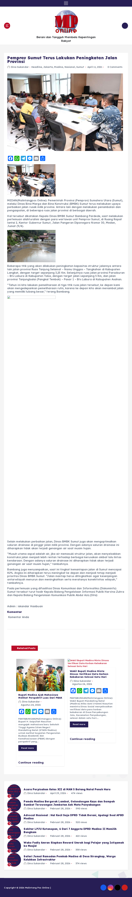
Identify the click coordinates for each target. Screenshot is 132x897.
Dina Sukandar (20, 67)
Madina (58, 67)
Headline (36, 67)
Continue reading (31, 762)
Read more (27, 748)
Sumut (80, 67)
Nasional (70, 67)
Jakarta (48, 67)
